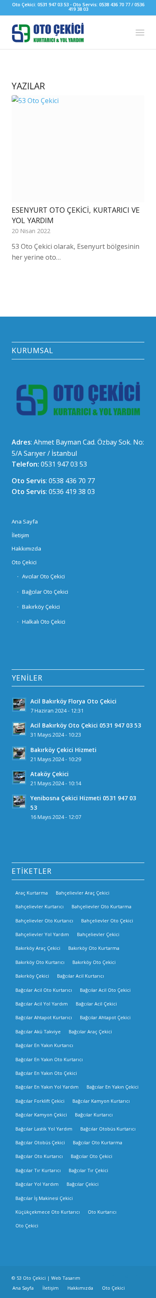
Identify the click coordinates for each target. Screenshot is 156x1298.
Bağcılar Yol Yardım (37, 1184)
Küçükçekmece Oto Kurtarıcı (47, 1212)
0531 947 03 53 (64, 464)
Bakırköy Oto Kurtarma (93, 948)
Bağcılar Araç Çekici (90, 1031)
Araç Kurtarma (31, 893)
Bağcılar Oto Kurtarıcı (39, 1156)
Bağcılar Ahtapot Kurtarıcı (43, 1017)
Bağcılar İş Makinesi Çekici (44, 1198)
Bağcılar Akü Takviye (38, 1031)
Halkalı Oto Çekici (43, 621)
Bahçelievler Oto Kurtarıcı (44, 920)
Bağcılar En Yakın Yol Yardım (47, 1087)
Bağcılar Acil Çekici (96, 1004)
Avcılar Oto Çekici (43, 576)
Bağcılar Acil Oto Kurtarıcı (43, 990)
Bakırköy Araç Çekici (37, 948)
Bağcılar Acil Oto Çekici (105, 990)
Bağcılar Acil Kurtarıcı (80, 976)
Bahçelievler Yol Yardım (42, 934)
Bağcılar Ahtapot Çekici (105, 1017)
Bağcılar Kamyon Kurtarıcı (101, 1101)
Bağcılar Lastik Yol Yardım (43, 1129)
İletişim (20, 535)
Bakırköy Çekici (41, 606)
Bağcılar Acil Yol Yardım (41, 1004)
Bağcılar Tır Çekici (88, 1170)
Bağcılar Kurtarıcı (94, 1114)
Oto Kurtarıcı (102, 1212)
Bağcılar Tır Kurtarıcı (38, 1170)
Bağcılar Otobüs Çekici (40, 1142)
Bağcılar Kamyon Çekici (41, 1114)
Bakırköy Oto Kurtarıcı (39, 962)
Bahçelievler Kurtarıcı (39, 906)
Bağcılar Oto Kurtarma (97, 1142)
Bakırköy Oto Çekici (94, 962)
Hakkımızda (26, 548)
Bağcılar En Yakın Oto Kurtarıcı (49, 1059)
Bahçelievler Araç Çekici (82, 893)
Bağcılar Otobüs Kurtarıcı (108, 1129)
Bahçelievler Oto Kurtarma (101, 906)
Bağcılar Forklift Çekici (39, 1101)
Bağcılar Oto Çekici (45, 591)
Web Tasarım (65, 1278)
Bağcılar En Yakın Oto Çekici (46, 1073)
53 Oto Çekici (31, 1278)
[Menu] (140, 32)
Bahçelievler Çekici (98, 934)
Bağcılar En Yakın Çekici (113, 1087)
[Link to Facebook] (113, 1277)
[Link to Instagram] (125, 1277)
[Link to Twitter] (138, 1277)
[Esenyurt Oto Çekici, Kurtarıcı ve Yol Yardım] (78, 148)
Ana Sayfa (25, 521)
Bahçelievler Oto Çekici (107, 920)
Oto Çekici (24, 562)
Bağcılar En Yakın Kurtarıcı (44, 1045)
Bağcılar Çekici (83, 1184)
